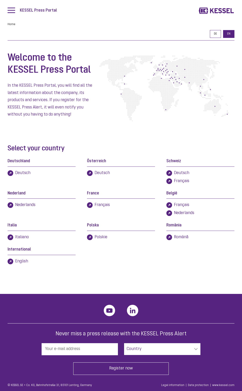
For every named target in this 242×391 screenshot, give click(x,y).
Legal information (172, 385)
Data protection (198, 385)
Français (181, 181)
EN (228, 33)
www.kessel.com (223, 385)
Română (181, 237)
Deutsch (22, 173)
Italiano (22, 237)
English (21, 261)
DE (215, 33)
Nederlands (25, 205)
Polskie (101, 237)
